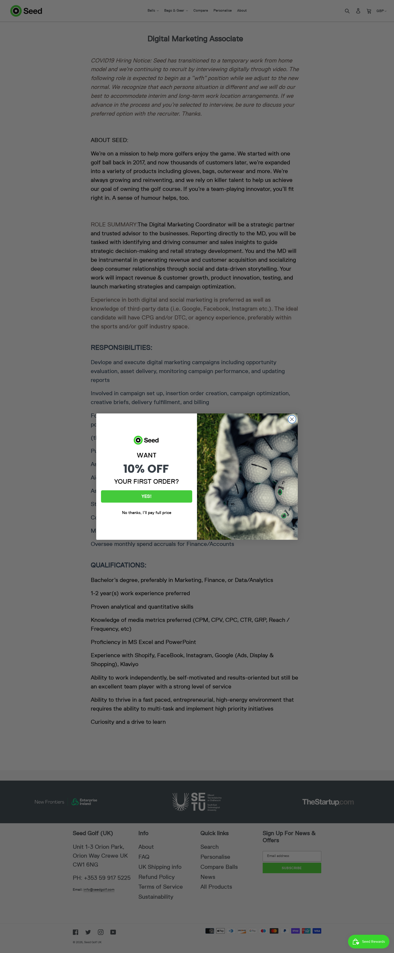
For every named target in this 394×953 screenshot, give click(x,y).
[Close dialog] (292, 419)
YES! (147, 496)
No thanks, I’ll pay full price (146, 513)
